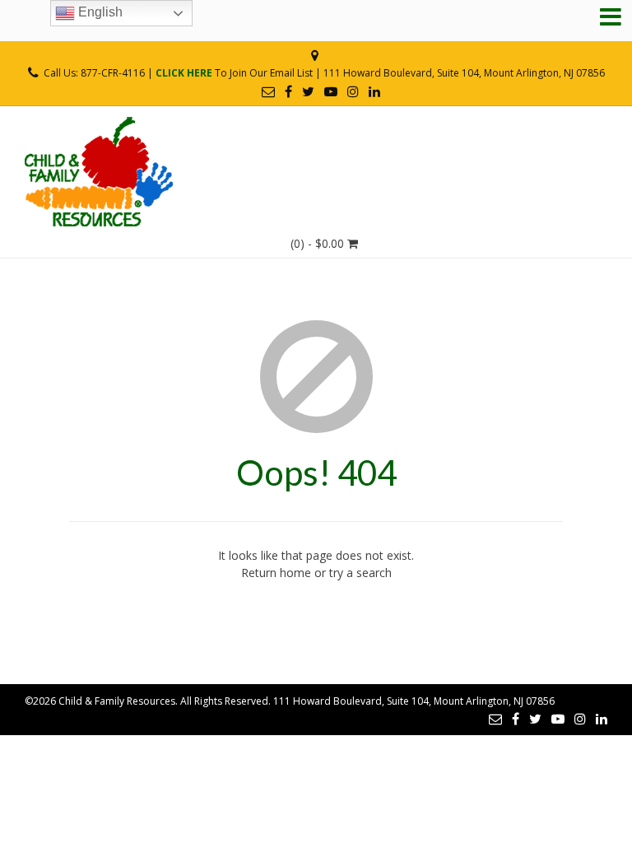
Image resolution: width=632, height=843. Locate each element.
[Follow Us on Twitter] (308, 91)
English (99, 12)
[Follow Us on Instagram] (353, 91)
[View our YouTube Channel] (330, 91)
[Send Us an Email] (268, 91)
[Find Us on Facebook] (288, 91)
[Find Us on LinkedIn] (374, 91)
